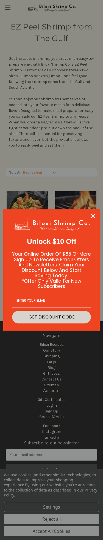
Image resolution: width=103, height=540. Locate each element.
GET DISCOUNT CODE (52, 317)
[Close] (93, 216)
